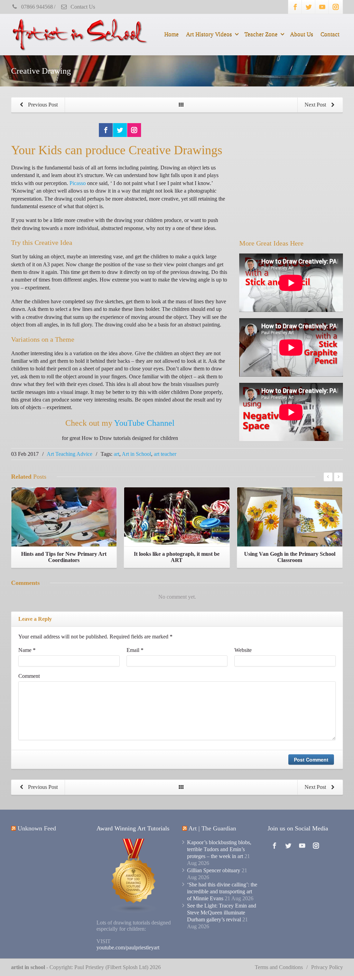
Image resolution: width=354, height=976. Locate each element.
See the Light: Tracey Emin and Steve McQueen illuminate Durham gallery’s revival (221, 912)
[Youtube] (322, 7)
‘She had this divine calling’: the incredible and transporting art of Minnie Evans (222, 891)
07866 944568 (36, 7)
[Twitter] (309, 7)
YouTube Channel (144, 422)
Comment (29, 676)
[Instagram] (336, 7)
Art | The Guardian (212, 828)
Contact (329, 34)
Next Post (316, 105)
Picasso (77, 183)
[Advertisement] (291, 182)
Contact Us (82, 7)
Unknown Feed (37, 828)
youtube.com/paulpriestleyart (127, 947)
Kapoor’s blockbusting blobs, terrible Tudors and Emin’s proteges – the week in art (219, 849)
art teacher (165, 454)
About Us (301, 34)
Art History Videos (209, 34)
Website (243, 650)
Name (27, 650)
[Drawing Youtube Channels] (133, 875)
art (116, 454)
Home (171, 34)
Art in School (136, 454)
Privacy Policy (327, 967)
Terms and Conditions (279, 967)
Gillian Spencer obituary (213, 870)
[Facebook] (295, 7)
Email (135, 650)
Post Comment (311, 759)
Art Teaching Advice (69, 454)
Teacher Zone (261, 34)
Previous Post (42, 105)
